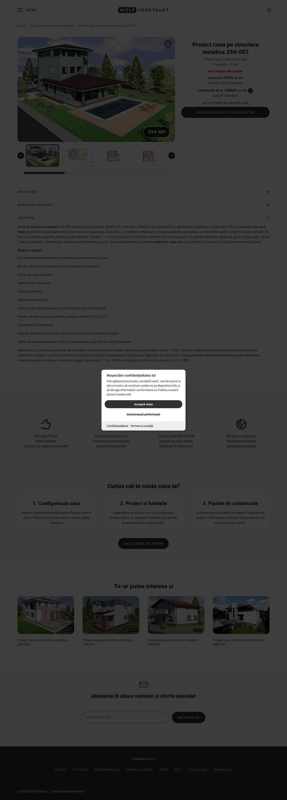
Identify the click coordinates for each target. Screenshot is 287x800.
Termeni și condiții (141, 425)
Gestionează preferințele (143, 414)
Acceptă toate (143, 404)
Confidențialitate (117, 425)
